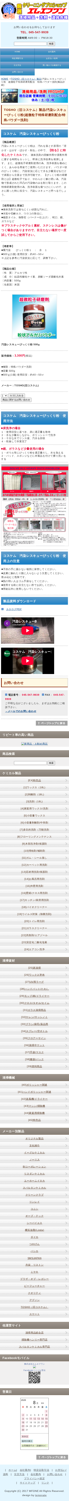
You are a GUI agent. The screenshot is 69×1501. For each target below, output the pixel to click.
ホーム (12, 1470)
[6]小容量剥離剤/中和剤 (34, 822)
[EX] (34, 780)
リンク (45, 1482)
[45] (34, 1120)
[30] (35, 1003)
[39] (34, 1066)
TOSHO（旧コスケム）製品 (26, 79)
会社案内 (52, 52)
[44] (34, 1113)
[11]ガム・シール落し (34, 857)
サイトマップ (27, 1482)
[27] (34, 981)
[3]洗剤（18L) (34, 801)
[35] (34, 1038)
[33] (34, 1024)
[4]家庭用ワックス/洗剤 (34, 808)
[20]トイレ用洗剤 (34, 921)
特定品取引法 (41, 1470)
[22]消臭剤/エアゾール (34, 935)
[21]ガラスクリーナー (34, 928)
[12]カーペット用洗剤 (34, 864)
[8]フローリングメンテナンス (34, 836)
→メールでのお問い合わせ (20, 711)
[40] (34, 1084)
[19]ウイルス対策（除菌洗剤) (34, 914)
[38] (34, 1059)
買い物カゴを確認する (52, 65)
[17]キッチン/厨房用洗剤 (34, 900)
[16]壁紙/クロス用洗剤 (34, 893)
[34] (34, 1031)
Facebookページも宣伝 (35, 1370)
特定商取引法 (17, 58)
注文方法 (17, 65)
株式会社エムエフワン (34, 1364)
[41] (34, 1091)
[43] (34, 1105)
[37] (34, 1052)
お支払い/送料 (52, 58)
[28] (34, 988)
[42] (34, 1098)
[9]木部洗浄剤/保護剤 (34, 843)
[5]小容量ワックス (34, 815)
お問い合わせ (17, 72)
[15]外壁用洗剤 (34, 886)
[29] (35, 996)
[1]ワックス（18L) (34, 787)
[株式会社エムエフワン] (34, 1367)
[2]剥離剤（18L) (34, 794)
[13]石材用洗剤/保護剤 (34, 871)
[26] (34, 974)
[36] (34, 1045)
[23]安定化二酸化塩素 (34, 942)
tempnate (41, 1495)
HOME (17, 52)
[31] (34, 1010)
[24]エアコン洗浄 (34, 949)
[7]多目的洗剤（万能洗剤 (34, 829)
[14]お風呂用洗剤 (34, 878)
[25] (34, 967)
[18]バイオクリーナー (34, 907)
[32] (34, 1017)
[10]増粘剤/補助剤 (34, 850)
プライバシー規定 (34, 1478)
